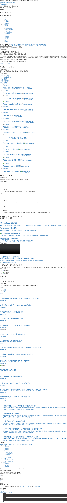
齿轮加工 (11, 444)
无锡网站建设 (37, 486)
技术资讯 (7, 39)
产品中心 (4, 27)
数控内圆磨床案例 (9, 460)
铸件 (14, 444)
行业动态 (7, 36)
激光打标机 (2, 444)
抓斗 (21, 444)
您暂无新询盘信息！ (12, 2)
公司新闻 (7, 37)
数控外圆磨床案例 (9, 461)
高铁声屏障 (31, 444)
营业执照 (7, 23)
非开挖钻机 (17, 444)
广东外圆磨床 (8, 33)
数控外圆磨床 (5, 25)
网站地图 (2, 2)
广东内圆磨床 (8, 31)
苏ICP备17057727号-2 (25, 486)
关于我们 (4, 19)
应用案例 (4, 458)
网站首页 (4, 18)
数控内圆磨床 (5, 24)
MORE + (2, 278)
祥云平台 (7, 444)
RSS (5, 2)
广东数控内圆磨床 (9, 28)
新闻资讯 (4, 35)
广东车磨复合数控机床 (9, 29)
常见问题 (4, 400)
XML (7, 2)
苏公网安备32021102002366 (6, 492)
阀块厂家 (27, 444)
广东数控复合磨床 (40, 45)
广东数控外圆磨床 (9, 32)
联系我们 (4, 40)
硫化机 (23, 444)
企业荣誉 (7, 21)
